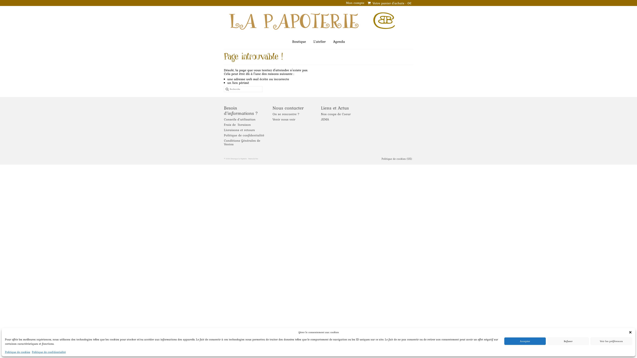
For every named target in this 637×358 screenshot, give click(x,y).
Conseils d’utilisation (239, 119)
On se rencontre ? (286, 114)
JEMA (325, 119)
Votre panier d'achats (391, 3)
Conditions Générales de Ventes (242, 142)
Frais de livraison (237, 124)
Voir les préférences (611, 341)
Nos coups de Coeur (336, 114)
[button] (630, 332)
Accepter (525, 341)
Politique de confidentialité (49, 352)
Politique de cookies (17, 352)
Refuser (568, 341)
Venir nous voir (284, 119)
